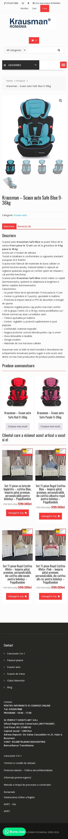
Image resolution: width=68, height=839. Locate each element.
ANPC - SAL (10, 804)
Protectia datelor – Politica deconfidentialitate (28, 770)
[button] (63, 65)
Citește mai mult (18, 426)
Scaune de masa (16, 673)
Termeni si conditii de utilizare (19, 763)
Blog (9, 687)
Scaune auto (20, 215)
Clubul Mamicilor (16, 680)
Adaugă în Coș (15, 512)
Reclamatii (9, 792)
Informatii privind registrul (17, 777)
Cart (34, 8)
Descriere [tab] (9, 226)
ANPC (7, 811)
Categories (14, 65)
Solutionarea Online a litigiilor (19, 797)
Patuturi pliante (15, 660)
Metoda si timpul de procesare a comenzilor (27, 784)
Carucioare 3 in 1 (16, 653)
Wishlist (24, 8)
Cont (44, 8)
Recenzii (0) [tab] (24, 226)
